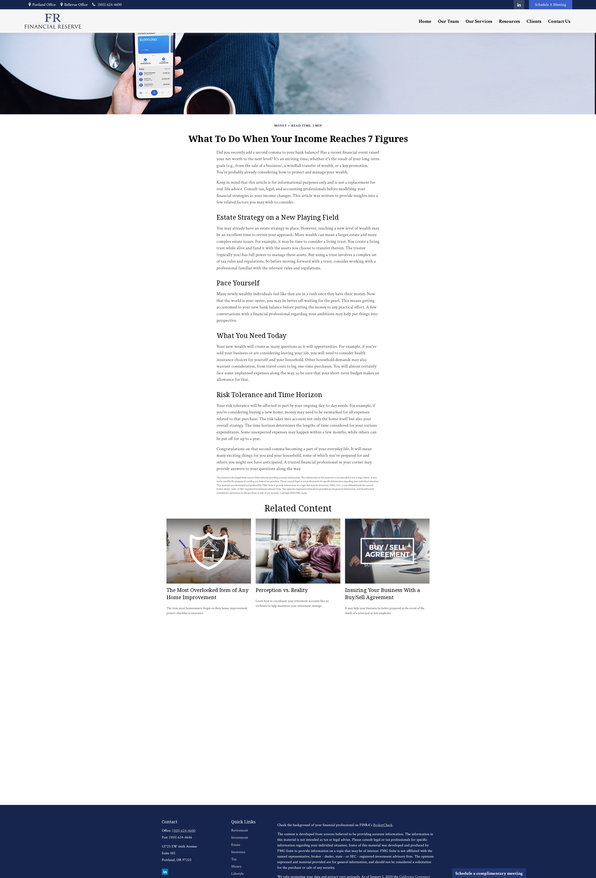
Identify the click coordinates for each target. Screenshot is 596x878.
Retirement (239, 830)
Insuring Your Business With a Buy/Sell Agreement (382, 593)
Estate (235, 844)
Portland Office (44, 4)
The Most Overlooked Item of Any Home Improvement (207, 593)
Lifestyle (237, 873)
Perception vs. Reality (282, 590)
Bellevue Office (76, 4)
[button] (425, 21)
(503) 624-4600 (110, 4)
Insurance (238, 852)
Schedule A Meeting (550, 4)
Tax (234, 859)
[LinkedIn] (519, 4)
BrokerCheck (383, 825)
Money (236, 866)
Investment (239, 837)
